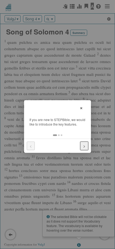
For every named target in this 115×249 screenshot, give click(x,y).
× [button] (81, 107)
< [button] (31, 146)
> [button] (84, 146)
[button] (55, 135)
